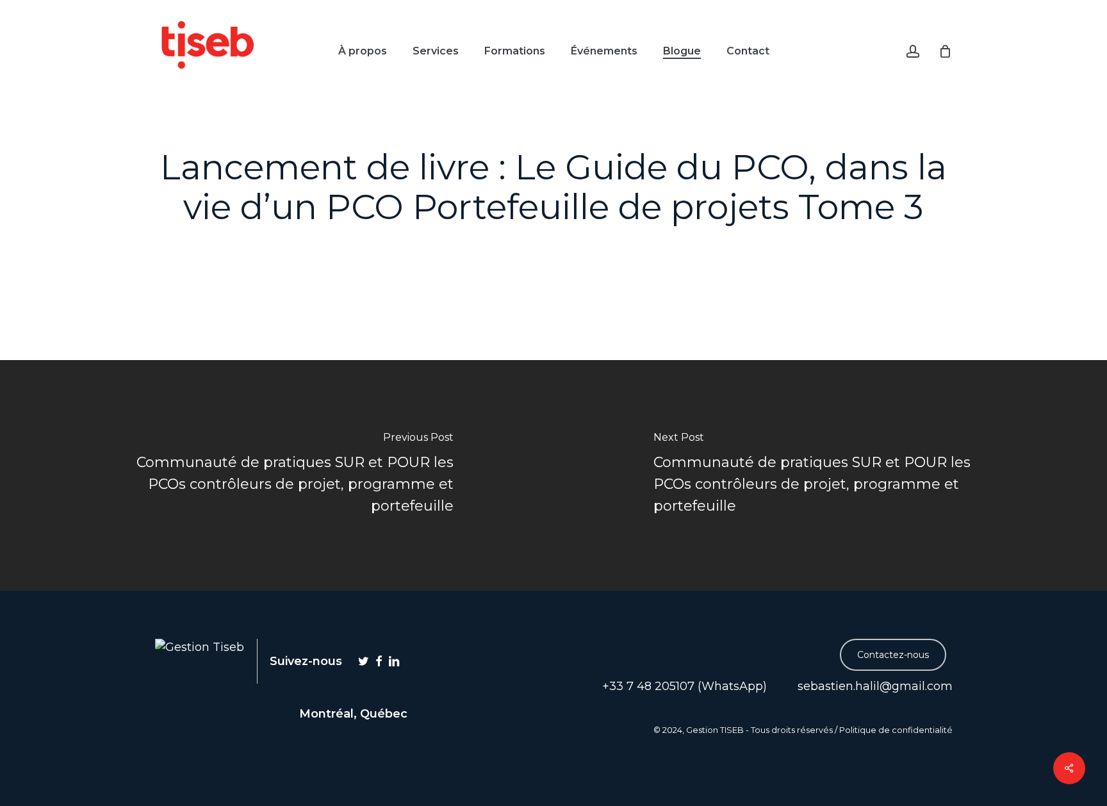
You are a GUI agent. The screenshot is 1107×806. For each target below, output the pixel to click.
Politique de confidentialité (896, 730)
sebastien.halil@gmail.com (873, 686)
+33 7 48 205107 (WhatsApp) (683, 686)
